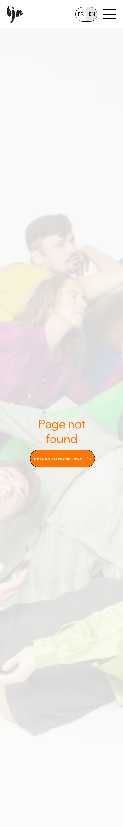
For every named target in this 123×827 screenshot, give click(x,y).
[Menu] (109, 14)
